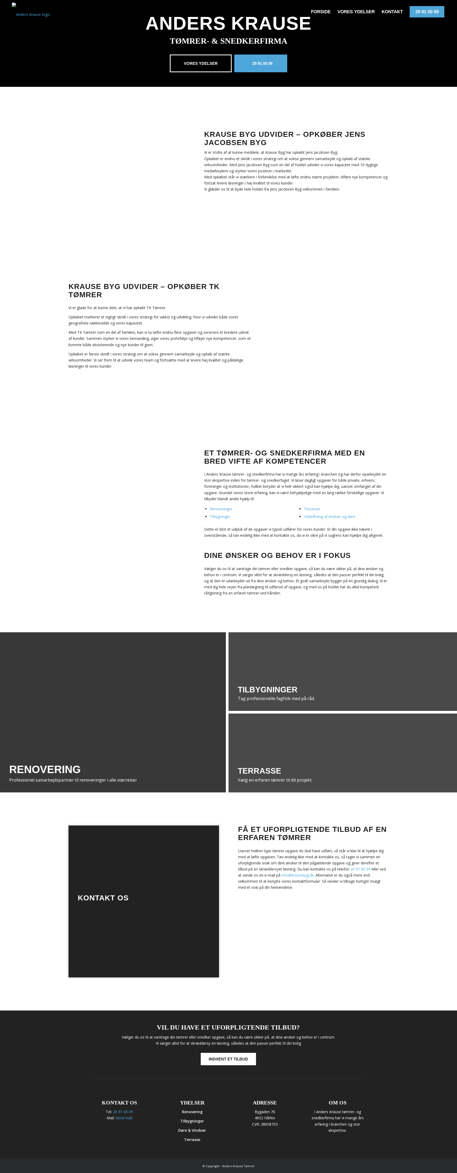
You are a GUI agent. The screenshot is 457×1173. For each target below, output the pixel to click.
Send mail (124, 1117)
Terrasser (312, 508)
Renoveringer (221, 508)
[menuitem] (321, 12)
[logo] (33, 12)
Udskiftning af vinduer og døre (329, 516)
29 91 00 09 (360, 869)
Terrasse (192, 1139)
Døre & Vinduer (192, 1130)
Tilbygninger (220, 516)
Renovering (192, 1111)
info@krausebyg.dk (297, 875)
